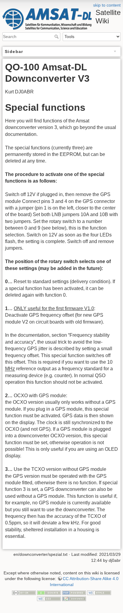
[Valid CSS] (49, 598)
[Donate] (49, 592)
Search (57, 36)
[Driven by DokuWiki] (74, 598)
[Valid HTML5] (99, 592)
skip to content (107, 5)
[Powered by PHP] (74, 592)
